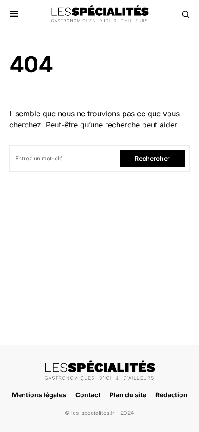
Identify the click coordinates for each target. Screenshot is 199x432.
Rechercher (152, 158)
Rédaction (171, 395)
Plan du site (128, 395)
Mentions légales (39, 395)
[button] (14, 13)
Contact (87, 395)
